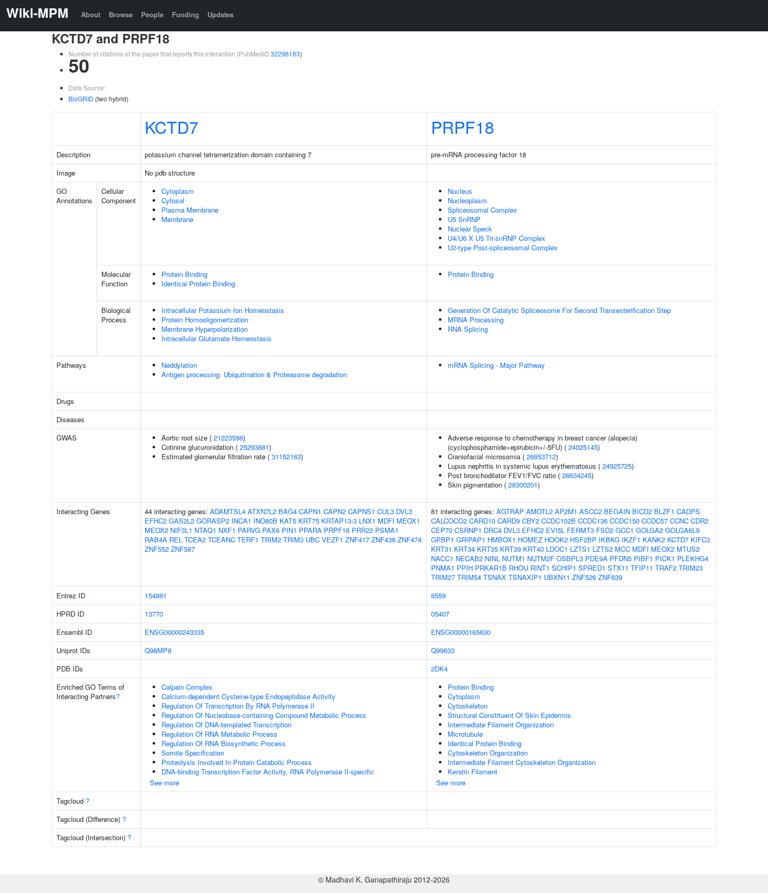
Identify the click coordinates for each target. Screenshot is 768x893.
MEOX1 (408, 521)
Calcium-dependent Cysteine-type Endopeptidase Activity (248, 696)
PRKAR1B (491, 568)
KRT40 (533, 549)
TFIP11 (642, 568)
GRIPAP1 (470, 539)
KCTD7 (172, 126)
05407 (440, 614)
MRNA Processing (476, 319)
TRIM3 (293, 539)
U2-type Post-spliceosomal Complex (503, 247)
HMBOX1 (501, 539)
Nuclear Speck (470, 229)
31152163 (286, 456)
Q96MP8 (158, 650)
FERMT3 (580, 530)
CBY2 (530, 521)
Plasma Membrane (189, 210)
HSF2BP (583, 539)
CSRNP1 (468, 530)
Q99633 (443, 650)
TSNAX (494, 577)
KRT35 (487, 549)
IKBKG (609, 539)
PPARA (310, 530)
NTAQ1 (205, 530)
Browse (121, 14)
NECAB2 (469, 558)
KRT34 (464, 549)
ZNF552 (157, 549)
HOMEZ (530, 539)
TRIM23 (691, 568)
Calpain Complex (187, 687)
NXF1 (227, 530)
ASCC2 (590, 511)
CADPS (688, 511)
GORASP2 (212, 521)
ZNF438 (383, 539)
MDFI (386, 521)
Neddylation (179, 365)
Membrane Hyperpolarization (204, 329)
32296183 (285, 53)
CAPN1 (310, 511)
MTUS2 (688, 549)
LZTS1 (580, 549)
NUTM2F (540, 558)
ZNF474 (410, 539)
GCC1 (624, 530)
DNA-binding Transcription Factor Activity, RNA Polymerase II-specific (267, 771)
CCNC (679, 521)
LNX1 (367, 521)
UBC (313, 539)
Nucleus (460, 191)
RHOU (518, 568)
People (152, 14)
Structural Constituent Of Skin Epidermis (509, 715)
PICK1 (665, 558)
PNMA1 (443, 568)
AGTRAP (510, 511)
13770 (154, 614)
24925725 (617, 466)
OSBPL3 (569, 558)
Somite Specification (192, 753)
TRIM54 (469, 577)
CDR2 (699, 521)
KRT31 (441, 549)
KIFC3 (700, 539)
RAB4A (156, 539)
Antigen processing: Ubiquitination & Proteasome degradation (254, 374)
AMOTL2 (539, 511)
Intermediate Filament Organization (501, 724)
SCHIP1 (564, 568)
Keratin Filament (472, 771)
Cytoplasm (177, 191)
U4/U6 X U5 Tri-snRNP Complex (496, 238)
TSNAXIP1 (525, 577)
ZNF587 (183, 549)
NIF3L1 (181, 530)
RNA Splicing (468, 329)
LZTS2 (602, 549)
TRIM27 (443, 577)
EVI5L (555, 530)
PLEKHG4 (692, 558)
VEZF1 (332, 539)
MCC (622, 549)
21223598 (228, 438)
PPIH (465, 568)
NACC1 (442, 558)
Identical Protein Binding (198, 283)
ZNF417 (357, 539)
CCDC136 (593, 521)
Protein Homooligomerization (204, 319)
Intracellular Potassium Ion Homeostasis (222, 310)
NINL (492, 558)
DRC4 (493, 530)
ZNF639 (610, 577)
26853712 (541, 456)
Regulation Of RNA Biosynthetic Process (223, 743)
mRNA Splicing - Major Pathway (496, 365)
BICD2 (642, 511)
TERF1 (248, 539)
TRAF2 (666, 568)
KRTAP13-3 (339, 521)
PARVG (249, 530)
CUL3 (385, 511)
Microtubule (465, 734)
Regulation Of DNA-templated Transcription (226, 724)
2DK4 (439, 669)
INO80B (265, 521)
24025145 (583, 447)
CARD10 (482, 521)
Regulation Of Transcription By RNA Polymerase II (238, 706)
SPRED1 (592, 568)
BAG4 (287, 511)
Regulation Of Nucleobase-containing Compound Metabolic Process (263, 715)
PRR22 (362, 530)
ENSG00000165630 (461, 632)
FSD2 (604, 530)
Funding (185, 14)
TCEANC (221, 539)
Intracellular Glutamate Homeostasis (216, 338)
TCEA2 (195, 539)
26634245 (576, 475)
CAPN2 (334, 511)
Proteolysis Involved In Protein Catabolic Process (236, 762)
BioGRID (81, 98)
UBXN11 (557, 577)
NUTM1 (513, 558)
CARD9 (508, 521)
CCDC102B (558, 521)
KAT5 (288, 521)
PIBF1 (643, 558)
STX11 (618, 568)
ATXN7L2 (262, 511)
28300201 (523, 485)
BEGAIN (617, 511)
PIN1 (289, 530)
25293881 (254, 447)
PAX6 (271, 530)
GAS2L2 (181, 521)
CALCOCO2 (449, 521)
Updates (220, 14)
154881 (156, 595)
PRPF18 (462, 126)
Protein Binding (184, 274)
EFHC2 (156, 521)
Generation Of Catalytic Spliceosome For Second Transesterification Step (559, 310)
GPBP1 (442, 539)
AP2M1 (566, 511)
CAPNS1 (361, 511)
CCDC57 (655, 521)
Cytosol (172, 200)
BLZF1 (664, 511)
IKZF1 (631, 539)
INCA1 (241, 521)
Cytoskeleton (467, 706)
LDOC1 (557, 549)
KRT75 (308, 521)
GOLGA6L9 (682, 530)
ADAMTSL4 (228, 511)
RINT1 (540, 568)
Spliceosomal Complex (482, 210)
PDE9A (596, 558)
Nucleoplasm (467, 200)
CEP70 (441, 530)
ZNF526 (584, 577)
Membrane (177, 219)
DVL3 (404, 511)
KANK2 (654, 539)
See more (164, 782)
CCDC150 (624, 521)
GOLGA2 (649, 530)
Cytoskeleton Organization (488, 753)
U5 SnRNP (464, 219)
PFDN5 (621, 558)
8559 (438, 595)
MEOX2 (156, 530)
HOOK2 (556, 539)
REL (175, 539)
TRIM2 (271, 539)
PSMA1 (387, 530)
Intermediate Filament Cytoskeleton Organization (522, 762)
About (90, 14)
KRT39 (510, 549)
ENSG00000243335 (174, 632)
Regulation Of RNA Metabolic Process (219, 734)
